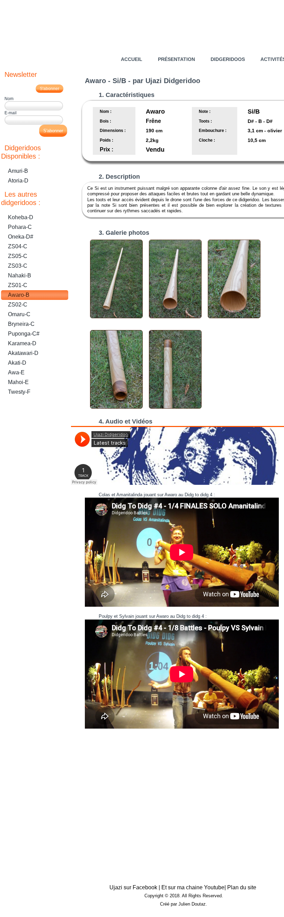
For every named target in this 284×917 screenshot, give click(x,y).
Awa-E (16, 372)
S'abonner (49, 88)
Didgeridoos (228, 59)
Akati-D (17, 363)
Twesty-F (19, 392)
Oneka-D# (20, 237)
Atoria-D (18, 181)
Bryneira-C (21, 324)
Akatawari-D (23, 353)
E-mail (11, 112)
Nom (9, 98)
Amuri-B (18, 171)
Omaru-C (19, 314)
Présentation (176, 59)
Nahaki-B (19, 275)
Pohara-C (20, 227)
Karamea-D (22, 343)
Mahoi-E (18, 382)
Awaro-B (18, 295)
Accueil (131, 59)
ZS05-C (17, 256)
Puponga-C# (23, 334)
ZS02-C (17, 305)
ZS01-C (17, 285)
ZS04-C (17, 246)
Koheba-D (20, 217)
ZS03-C (17, 266)
